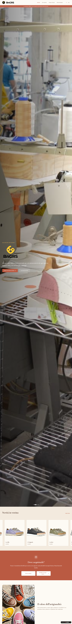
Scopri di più (52, 2)
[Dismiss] (70, 622)
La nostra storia (24, 270)
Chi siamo (44, 2)
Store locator (60, 2)
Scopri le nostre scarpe (9, 270)
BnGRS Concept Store (42, 573)
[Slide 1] (34, 504)
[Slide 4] (38, 504)
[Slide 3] (37, 504)
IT (66, 2)
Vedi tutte (67, 513)
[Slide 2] (36, 504)
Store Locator (28, 573)
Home (38, 2)
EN (68, 2)
